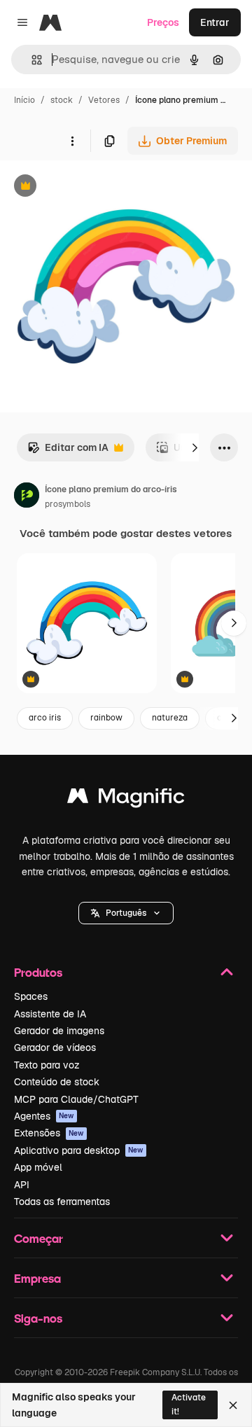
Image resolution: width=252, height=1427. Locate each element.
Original (89, 187)
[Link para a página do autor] (26, 497)
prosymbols (67, 504)
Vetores (104, 100)
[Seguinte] (194, 447)
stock (61, 100)
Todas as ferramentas (62, 1201)
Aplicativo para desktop (79, 1150)
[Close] (233, 1405)
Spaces (31, 996)
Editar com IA (67, 451)
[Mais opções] (72, 141)
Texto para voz (47, 1065)
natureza (170, 717)
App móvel (38, 1167)
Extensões (49, 1133)
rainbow (106, 717)
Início (24, 100)
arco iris (45, 717)
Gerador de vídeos (55, 1047)
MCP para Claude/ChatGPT (76, 1099)
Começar (38, 1238)
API (21, 1184)
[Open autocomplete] (31, 60)
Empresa (37, 1278)
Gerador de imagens (59, 1030)
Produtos (38, 972)
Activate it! (189, 1404)
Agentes (44, 1116)
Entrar (215, 22)
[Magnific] (126, 799)
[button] (126, 913)
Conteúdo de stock (56, 1082)
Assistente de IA (50, 1014)
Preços (163, 22)
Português (126, 913)
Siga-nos (38, 1318)
